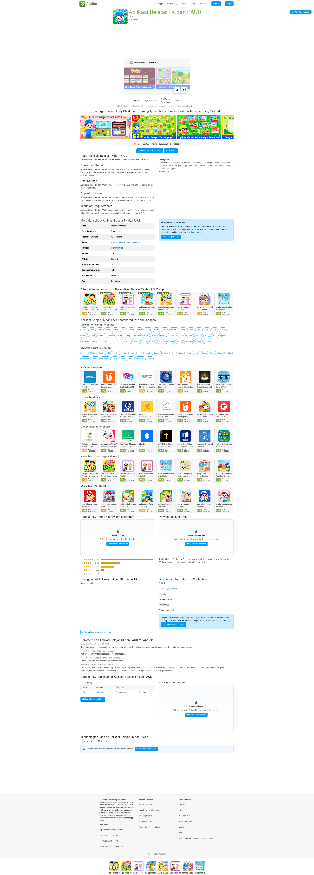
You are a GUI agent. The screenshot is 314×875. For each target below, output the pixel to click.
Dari (140, 353)
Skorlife (142, 444)
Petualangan (164, 336)
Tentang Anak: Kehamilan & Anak (109, 385)
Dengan (84, 353)
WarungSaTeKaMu (127, 385)
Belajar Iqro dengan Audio (128, 307)
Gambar (136, 341)
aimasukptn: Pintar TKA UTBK (109, 444)
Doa (120, 341)
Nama (181, 353)
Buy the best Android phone (149, 827)
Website (162, 594)
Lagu (215, 330)
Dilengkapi (85, 359)
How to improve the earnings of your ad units (196, 838)
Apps (184, 4)
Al (173, 353)
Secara (179, 341)
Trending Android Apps (147, 816)
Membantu (105, 359)
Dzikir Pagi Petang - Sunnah (166, 414)
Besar (156, 330)
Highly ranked (117, 248)
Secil (100, 330)
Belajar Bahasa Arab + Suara (224, 504)
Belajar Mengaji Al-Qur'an (185, 474)
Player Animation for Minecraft (111, 847)
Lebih (108, 353)
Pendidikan (140, 359)
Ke (150, 359)
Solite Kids (102, 486)
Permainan (188, 341)
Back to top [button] (308, 852)
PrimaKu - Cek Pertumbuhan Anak (90, 385)
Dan (190, 336)
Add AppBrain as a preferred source (97, 632)
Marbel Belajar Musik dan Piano (205, 307)
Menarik (198, 341)
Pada (191, 330)
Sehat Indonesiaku (146, 385)
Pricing (192, 4)
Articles (181, 827)
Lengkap (148, 330)
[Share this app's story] (177, 90)
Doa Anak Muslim (107, 307)
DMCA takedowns (185, 821)
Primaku (95, 359)
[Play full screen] (184, 90)
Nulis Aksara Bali (222, 414)
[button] (196, 599)
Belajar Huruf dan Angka (90, 307)
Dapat (153, 341)
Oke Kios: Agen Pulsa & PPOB (128, 414)
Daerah (130, 359)
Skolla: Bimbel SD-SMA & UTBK (224, 385)
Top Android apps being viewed (111, 830)
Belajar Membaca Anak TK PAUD (147, 307)
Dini (206, 330)
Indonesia (103, 341)
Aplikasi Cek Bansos (90, 444)
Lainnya (128, 336)
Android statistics (145, 805)
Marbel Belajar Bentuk (205, 414)
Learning (119, 336)
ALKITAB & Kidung (165, 444)
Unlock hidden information (118, 544)
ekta (141, 414)
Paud (92, 330)
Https (123, 359)
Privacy (181, 810)
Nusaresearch (182, 385)
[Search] (175, 4)
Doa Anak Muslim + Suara (185, 504)
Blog (180, 833)
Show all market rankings (93, 699)
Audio (229, 353)
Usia (154, 336)
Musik (148, 353)
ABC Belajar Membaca (224, 474)
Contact (182, 805)
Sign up (216, 4)
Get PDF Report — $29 (171, 237)
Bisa (132, 353)
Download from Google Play (150, 151)
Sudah (110, 336)
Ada (124, 353)
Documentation (184, 816)
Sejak (146, 336)
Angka (107, 330)
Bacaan (221, 353)
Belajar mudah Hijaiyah (224, 307)
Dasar (199, 330)
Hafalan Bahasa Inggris (224, 444)
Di (116, 353)
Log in (229, 4)
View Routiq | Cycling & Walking (111, 835)
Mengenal (170, 341)
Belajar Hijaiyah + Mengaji (128, 504)
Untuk (94, 341)
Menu (115, 330)
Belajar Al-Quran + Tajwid (166, 504)
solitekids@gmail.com (168, 588)
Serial (183, 330)
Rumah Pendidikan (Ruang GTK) (185, 444)
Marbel (92, 353)
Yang (207, 336)
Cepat (196, 353)
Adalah (145, 341)
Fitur (115, 359)
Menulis (165, 330)
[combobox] (163, 4)
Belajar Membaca (203, 474)
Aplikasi (223, 336)
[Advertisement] (154, 41)
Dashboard (203, 4)
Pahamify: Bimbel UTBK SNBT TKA (205, 444)
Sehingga (207, 341)
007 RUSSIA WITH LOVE (108, 841)
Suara (204, 353)
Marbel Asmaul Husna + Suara (166, 307)
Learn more (196, 232)
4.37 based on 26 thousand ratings (126, 242)
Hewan (131, 330)
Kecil (123, 330)
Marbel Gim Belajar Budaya (109, 414)
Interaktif (137, 336)
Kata (128, 341)
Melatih (223, 330)
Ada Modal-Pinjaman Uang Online (128, 444)
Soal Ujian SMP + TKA (205, 504)
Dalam (160, 341)
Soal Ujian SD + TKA (89, 504)
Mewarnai (174, 330)
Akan (189, 353)
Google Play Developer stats (149, 810)
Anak (182, 336)
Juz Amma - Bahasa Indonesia (166, 385)
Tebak (139, 330)
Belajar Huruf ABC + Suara (147, 504)
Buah (156, 353)
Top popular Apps (145, 821)
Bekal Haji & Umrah (204, 385)
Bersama (164, 353)
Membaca (85, 341)
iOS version (171, 151)
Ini (112, 341)
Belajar (174, 336)
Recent (212, 353)
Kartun (92, 336)
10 (112, 264)
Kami (101, 353)
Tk (84, 330)
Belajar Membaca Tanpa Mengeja (109, 504)
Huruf (215, 336)
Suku (84, 336)
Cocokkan (101, 336)
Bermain (198, 336)
